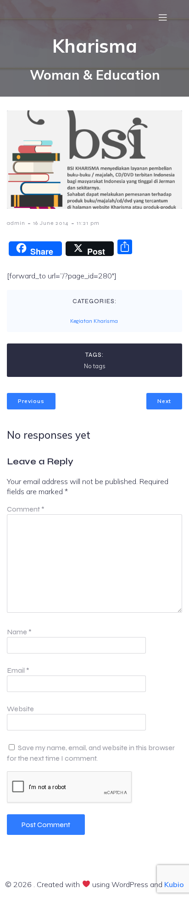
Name (19, 631)
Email (18, 670)
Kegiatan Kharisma (94, 321)
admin (16, 223)
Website (20, 708)
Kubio (174, 884)
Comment (25, 509)
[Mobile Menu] (163, 17)
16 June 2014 (51, 223)
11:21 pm (88, 223)
